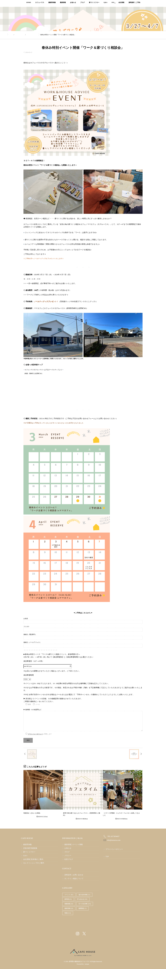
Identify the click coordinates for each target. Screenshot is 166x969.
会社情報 (121, 2)
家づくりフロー (94, 2)
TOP (107, 857)
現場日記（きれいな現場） (32, 813)
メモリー (67, 856)
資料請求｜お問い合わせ (73, 875)
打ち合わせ (82, 899)
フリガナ (26, 626)
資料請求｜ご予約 (134, 2)
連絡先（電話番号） (30, 634)
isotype (87, 964)
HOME (28, 2)
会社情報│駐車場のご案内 (33, 859)
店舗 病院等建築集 (30, 848)
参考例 (68, 899)
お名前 (25, 618)
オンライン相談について (73, 879)
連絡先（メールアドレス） (32, 642)
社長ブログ (68, 859)
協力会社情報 (84, 895)
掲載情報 (69, 904)
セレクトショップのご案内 (33, 863)
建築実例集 (52, 2)
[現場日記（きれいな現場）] (43, 789)
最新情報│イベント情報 (73, 845)
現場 (68, 913)
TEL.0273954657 (113, 836)
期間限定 (82, 908)
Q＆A (105, 2)
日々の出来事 (85, 904)
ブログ (82, 2)
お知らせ (73, 2)
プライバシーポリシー (35, 734)
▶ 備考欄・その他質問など (32, 709)
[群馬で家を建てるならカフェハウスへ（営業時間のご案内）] (83, 789)
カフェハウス (39, 2)
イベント (69, 895)
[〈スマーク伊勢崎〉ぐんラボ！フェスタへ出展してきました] (122, 789)
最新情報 (63, 2)
